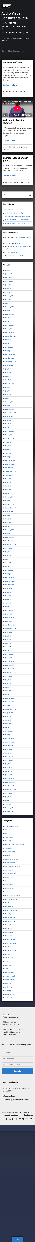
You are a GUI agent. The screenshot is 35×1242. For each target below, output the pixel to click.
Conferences (9, 884)
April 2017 (8, 453)
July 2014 (8, 552)
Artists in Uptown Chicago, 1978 (15, 223)
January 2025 (9, 274)
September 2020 (10, 362)
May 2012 (8, 643)
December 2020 (10, 354)
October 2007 (9, 786)
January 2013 (9, 614)
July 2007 (8, 797)
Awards (7, 855)
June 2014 (8, 555)
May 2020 (8, 376)
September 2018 (10, 413)
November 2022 (10, 314)
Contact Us (19, 243)
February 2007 (9, 808)
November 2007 (10, 782)
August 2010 (9, 713)
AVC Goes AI (9, 209)
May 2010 (8, 720)
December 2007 (10, 778)
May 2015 (8, 519)
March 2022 (8, 321)
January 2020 (9, 387)
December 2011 (10, 661)
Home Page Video (10, 917)
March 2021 (8, 343)
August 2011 (9, 676)
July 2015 (8, 515)
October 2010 (9, 705)
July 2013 (8, 592)
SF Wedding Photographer (11, 1032)
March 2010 (8, 727)
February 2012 (9, 654)
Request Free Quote (9, 1035)
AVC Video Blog (10, 852)
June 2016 (8, 482)
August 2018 (9, 416)
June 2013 (8, 596)
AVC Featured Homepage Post (14, 844)
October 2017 (9, 438)
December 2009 (10, 738)
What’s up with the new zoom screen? (17, 220)
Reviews (7, 954)
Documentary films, (11, 899)
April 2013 (8, 603)
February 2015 (9, 530)
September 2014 (10, 544)
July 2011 (8, 680)
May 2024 (8, 288)
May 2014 (8, 559)
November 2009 (10, 742)
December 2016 (10, 460)
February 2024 (9, 296)
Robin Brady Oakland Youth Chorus (16, 1100)
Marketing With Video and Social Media (17, 216)
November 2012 (10, 621)
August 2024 (9, 281)
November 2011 (10, 665)
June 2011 (8, 683)
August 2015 (9, 512)
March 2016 (8, 493)
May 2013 (8, 599)
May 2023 (8, 303)
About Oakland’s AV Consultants (13, 1030)
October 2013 (9, 585)
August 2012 (9, 632)
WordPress (14, 1115)
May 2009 (8, 753)
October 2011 (9, 669)
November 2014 (10, 537)
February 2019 (9, 402)
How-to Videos (10, 925)
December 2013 (10, 577)
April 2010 (8, 724)
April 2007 (8, 804)
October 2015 (9, 504)
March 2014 (8, 566)
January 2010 (9, 735)
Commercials (9, 877)
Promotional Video (11, 950)
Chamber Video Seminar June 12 (15, 159)
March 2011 (8, 694)
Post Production (10, 943)
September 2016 (10, 471)
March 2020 (8, 380)
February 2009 (9, 756)
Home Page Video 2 (11, 921)
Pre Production (10, 947)
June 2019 (8, 395)
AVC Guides (8, 848)
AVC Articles (9, 837)
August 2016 (9, 475)
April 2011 (8, 691)
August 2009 (9, 749)
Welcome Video (10, 994)
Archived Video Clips (11, 826)
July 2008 (8, 764)
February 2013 (9, 610)
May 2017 (8, 449)
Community (8, 881)
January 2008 (9, 775)
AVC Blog (8, 841)
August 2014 (9, 548)
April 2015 (8, 522)
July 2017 (8, 446)
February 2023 (9, 307)
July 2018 (8, 420)
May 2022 (8, 318)
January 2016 (9, 501)
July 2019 (8, 391)
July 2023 (8, 299)
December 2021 (10, 332)
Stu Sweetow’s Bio (12, 62)
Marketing (8, 928)
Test (6, 969)
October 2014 (9, 541)
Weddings (8, 990)
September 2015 (10, 508)
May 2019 (8, 398)
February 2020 (9, 384)
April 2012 (8, 647)
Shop (6, 961)
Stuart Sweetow (24, 182)
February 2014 (9, 570)
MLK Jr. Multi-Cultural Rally (14, 213)
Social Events (9, 965)
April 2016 (8, 490)
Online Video (9, 936)
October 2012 (9, 625)
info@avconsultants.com (10, 1017)
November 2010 (10, 702)
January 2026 (9, 270)
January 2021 (9, 351)
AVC (6, 833)
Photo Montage (10, 939)
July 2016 (8, 479)
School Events (9, 958)
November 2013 (10, 581)
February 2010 (9, 731)
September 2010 (10, 709)
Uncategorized (9, 972)
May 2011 (8, 687)
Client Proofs (9, 870)
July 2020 (8, 369)
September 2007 (10, 789)
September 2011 (10, 672)
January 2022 (9, 329)
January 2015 (9, 533)
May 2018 (8, 424)
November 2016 (10, 464)
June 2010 (8, 716)
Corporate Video (10, 888)
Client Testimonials (11, 873)
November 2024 (10, 277)
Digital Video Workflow (12, 895)
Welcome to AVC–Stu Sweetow (13, 121)
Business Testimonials (12, 859)
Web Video (8, 983)
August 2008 (9, 760)
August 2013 (9, 588)
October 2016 (9, 468)
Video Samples (10, 980)
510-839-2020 (6, 1015)
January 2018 (9, 435)
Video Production (10, 976)
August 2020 (9, 365)
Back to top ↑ (28, 1115)
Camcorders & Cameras (12, 866)
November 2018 (10, 409)
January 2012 (9, 658)
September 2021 (10, 336)
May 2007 (8, 800)
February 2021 (9, 347)
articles (7, 830)
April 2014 (8, 563)
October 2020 (9, 358)
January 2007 (9, 811)
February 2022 (9, 325)
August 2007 (9, 793)
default (7, 892)
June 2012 (8, 639)
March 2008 (8, 771)
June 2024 (8, 285)
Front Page (8, 914)
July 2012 (8, 636)
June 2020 (8, 373)
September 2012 (10, 629)
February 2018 (9, 431)
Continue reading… (10, 85)
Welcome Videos (10, 998)
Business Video (10, 863)
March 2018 (8, 427)
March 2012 (8, 650)
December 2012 (10, 618)
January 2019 (9, 405)
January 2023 (9, 310)
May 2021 (8, 340)
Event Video (9, 903)
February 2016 (9, 497)
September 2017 (10, 442)
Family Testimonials (11, 910)
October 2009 (9, 746)
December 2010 (10, 698)
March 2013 (8, 607)
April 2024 (8, 292)
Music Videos (9, 932)
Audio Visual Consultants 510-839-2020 (15, 18)
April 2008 (8, 767)
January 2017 (9, 457)
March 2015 (8, 526)
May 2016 (8, 486)
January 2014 (9, 574)
